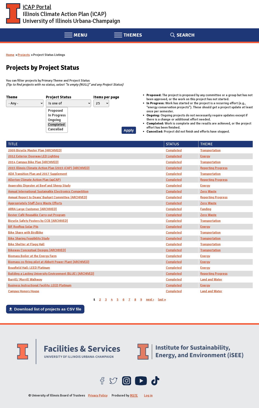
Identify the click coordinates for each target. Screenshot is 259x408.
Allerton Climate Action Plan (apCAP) (34, 180)
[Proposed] (57, 110)
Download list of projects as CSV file (47, 309)
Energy (205, 156)
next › (150, 300)
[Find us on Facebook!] (102, 384)
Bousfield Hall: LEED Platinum (29, 268)
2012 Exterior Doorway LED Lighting (33, 156)
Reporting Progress (213, 168)
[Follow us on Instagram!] (126, 384)
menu (75, 35)
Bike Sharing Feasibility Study (28, 238)
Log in (148, 395)
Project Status (58, 97)
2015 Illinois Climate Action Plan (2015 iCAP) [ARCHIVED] (48, 168)
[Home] (13, 14)
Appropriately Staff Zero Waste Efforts (35, 203)
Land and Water (211, 279)
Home (10, 55)
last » (162, 300)
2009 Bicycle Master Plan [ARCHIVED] (35, 150)
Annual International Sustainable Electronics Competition (48, 191)
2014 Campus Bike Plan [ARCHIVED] (33, 162)
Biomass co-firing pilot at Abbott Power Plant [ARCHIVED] (48, 262)
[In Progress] (57, 115)
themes (128, 35)
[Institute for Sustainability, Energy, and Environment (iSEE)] (190, 352)
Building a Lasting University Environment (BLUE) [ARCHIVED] (51, 274)
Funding (205, 209)
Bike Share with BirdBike (25, 233)
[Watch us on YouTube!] (141, 384)
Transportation (210, 150)
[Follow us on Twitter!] (113, 384)
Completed (174, 150)
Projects (24, 55)
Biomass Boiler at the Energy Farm (32, 256)
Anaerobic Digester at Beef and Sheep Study (39, 186)
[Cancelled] (57, 129)
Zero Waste (208, 191)
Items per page (106, 97)
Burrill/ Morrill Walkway (25, 279)
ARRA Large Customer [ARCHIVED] (32, 209)
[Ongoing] (57, 120)
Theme (11, 97)
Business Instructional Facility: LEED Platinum (39, 285)
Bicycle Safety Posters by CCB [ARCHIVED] (38, 221)
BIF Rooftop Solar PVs (23, 227)
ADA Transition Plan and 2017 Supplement (37, 174)
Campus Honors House (23, 291)
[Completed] (57, 124)
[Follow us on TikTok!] (155, 384)
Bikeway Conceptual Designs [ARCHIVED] (37, 250)
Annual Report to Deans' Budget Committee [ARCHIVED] (47, 197)
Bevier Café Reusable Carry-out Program (36, 215)
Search (186, 35)
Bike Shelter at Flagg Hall (26, 244)
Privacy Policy (97, 395)
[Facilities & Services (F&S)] (68, 352)
